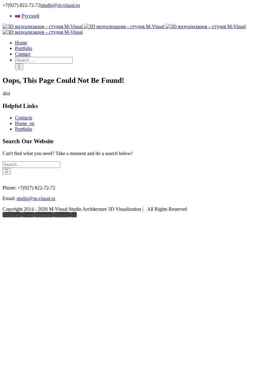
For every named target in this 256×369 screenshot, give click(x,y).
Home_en (24, 123)
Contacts (23, 117)
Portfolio (23, 129)
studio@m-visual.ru (60, 5)
